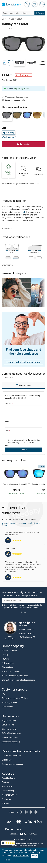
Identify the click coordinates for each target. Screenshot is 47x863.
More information (21, 855)
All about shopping (9, 650)
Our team (5, 782)
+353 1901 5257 (25, 633)
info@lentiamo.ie (25, 637)
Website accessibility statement (15, 675)
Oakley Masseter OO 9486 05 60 (16, 484)
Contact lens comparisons (12, 764)
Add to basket (23, 144)
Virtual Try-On (10, 62)
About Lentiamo (8, 778)
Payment (5, 659)
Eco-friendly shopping (11, 741)
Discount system (9, 729)
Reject (7, 860)
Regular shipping (9, 720)
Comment (9, 403)
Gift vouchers (7, 667)
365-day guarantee (9, 702)
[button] (19, 62)
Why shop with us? (9, 795)
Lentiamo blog (8, 790)
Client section (7, 706)
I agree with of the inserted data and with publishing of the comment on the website (22, 442)
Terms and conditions (11, 671)
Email (7, 431)
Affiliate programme (10, 737)
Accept (34, 856)
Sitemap (5, 803)
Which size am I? (9, 137)
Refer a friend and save (11, 733)
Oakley (19, 19)
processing (21, 440)
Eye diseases (7, 760)
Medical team (7, 786)
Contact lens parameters (12, 755)
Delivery (5, 654)
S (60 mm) (10, 132)
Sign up (23, 612)
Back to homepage (20, 839)
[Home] (3, 19)
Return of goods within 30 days (14, 698)
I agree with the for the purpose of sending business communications (23, 606)
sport (22, 212)
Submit (23, 449)
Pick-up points (7, 663)
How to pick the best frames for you (23, 361)
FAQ (3, 694)
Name (7, 421)
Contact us (6, 799)
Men (12, 19)
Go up (31, 839)
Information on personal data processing (18, 680)
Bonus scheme (8, 724)
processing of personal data (26, 605)
